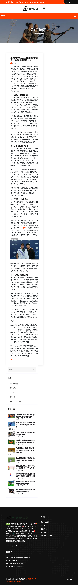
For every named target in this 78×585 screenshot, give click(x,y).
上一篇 (12, 360)
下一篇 (36, 360)
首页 (35, 33)
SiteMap (69, 579)
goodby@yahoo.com (38, 2)
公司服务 (13, 397)
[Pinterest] (17, 546)
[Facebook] (8, 546)
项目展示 (13, 388)
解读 (14, 384)
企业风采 (13, 392)
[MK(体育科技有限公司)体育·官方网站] (39, 8)
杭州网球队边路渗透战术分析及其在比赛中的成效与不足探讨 (25, 425)
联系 (16, 401)
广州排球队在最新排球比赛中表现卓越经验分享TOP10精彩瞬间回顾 (26, 450)
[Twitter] (12, 546)
